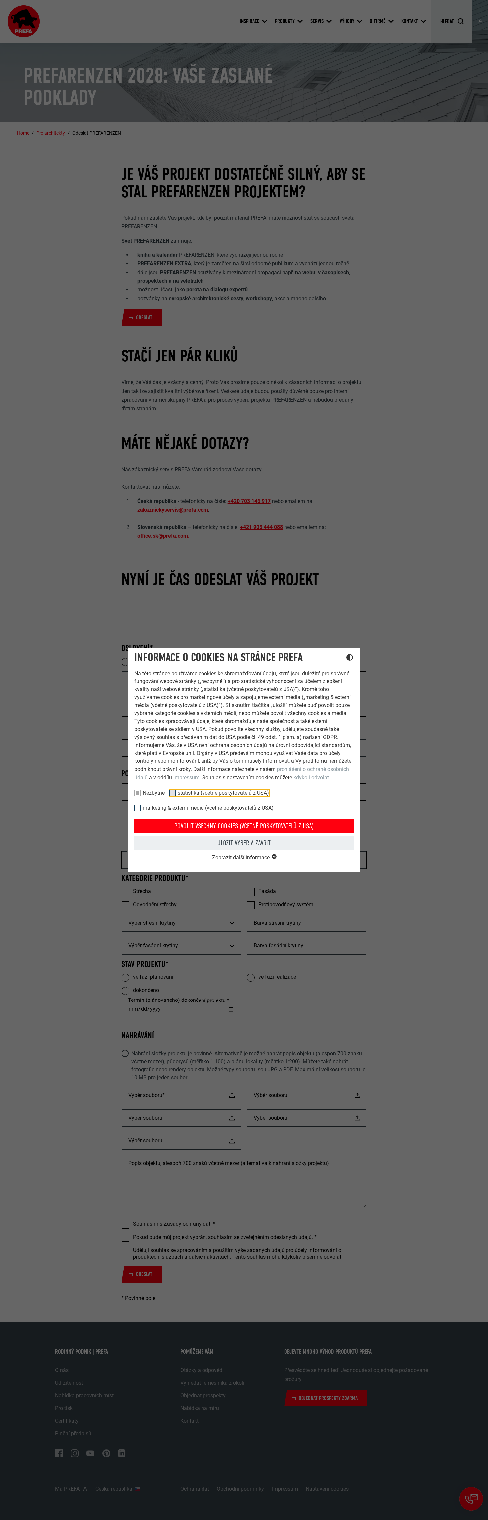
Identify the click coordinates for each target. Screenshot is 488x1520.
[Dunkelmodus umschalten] (349, 658)
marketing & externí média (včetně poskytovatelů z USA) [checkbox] (208, 808)
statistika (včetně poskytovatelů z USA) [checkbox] (223, 793)
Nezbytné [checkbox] (154, 793)
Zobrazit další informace (241, 857)
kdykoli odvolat (311, 777)
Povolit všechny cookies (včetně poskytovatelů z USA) (244, 826)
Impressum (186, 777)
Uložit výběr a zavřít (244, 843)
